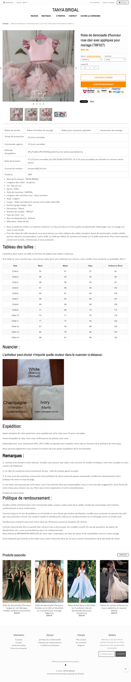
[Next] (75, 68)
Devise (19, 2)
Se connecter (95, 2)
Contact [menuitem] (73, 16)
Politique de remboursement (50, 642)
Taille (91, 56)
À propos (18, 639)
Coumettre (121, 654)
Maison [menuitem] (34, 16)
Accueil (6, 24)
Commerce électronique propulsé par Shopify (65, 674)
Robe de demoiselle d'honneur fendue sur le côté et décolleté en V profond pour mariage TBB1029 (49, 609)
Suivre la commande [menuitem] (90, 16)
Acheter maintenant (103, 84)
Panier (124, 2)
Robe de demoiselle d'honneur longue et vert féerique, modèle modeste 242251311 (17, 608)
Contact (19, 642)
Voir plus (123, 555)
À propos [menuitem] (60, 16)
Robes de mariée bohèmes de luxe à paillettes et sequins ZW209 (114, 608)
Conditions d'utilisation (50, 645)
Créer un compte (108, 2)
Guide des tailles (94, 56)
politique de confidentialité (50, 639)
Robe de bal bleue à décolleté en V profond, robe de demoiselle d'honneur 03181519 (81, 609)
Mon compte (81, 639)
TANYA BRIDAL (65, 10)
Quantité (84, 64)
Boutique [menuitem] (46, 16)
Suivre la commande (19, 648)
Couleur (108, 56)
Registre (81, 645)
